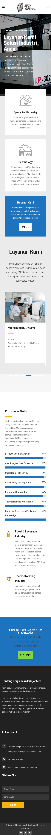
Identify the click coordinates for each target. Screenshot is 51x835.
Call (24, 227)
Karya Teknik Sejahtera (26, 825)
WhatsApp (25, 655)
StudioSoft (25, 828)
